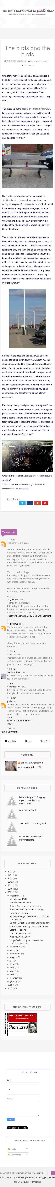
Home (28, 741)
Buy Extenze (13, 599)
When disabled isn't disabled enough (27, 909)
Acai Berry (27, 615)
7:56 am (11, 728)
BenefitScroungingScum (32, 763)
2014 (10, 874)
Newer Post (10, 741)
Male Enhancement (42, 615)
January (14, 981)
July (12, 960)
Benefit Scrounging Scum (29, 1173)
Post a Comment (9, 731)
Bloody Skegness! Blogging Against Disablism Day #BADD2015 (32, 800)
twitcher (17, 270)
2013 (10, 878)
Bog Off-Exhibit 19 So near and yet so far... (30, 922)
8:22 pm (11, 620)
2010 (10, 888)
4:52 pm (11, 596)
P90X (9, 717)
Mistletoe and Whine (19, 899)
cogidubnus (12, 623)
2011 (10, 885)
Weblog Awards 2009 (20, 936)
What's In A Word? (28, 810)
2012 (10, 881)
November (15, 946)
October (14, 950)
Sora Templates (23, 1177)
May (12, 967)
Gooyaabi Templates (31, 1181)
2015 (10, 871)
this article (7, 129)
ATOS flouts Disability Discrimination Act (29, 926)
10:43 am (11, 669)
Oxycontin (26, 434)
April (12, 971)
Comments (15, 1154)
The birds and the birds (20, 933)
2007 (10, 988)
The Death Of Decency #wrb (32, 823)
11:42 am (11, 697)
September (15, 953)
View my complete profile (30, 767)
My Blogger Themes (45, 1177)
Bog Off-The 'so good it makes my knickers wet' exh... (26, 942)
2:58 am (11, 683)
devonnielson (13, 686)
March (13, 974)
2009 (10, 892)
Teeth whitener (14, 615)
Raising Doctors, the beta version (25, 906)
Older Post (45, 741)
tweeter (46, 266)
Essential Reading (18, 929)
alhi (9, 539)
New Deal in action (19, 913)
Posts (13, 1149)
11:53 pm (11, 651)
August (13, 957)
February (14, 977)
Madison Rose (14, 672)
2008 (10, 984)
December (15, 895)
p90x (9, 701)
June (12, 964)
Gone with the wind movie (19, 720)
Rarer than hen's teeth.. (21, 902)
